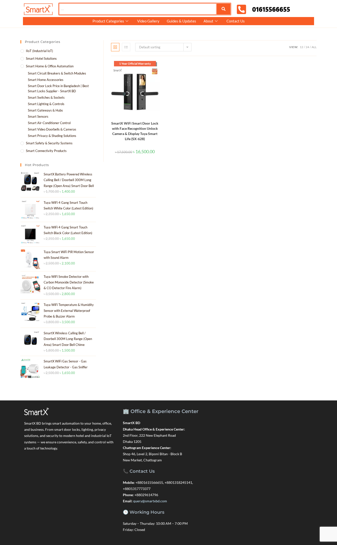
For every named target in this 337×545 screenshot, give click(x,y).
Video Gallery (148, 21)
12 (301, 47)
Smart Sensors (38, 116)
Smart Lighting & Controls (46, 104)
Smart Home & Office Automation (50, 66)
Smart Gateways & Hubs (45, 110)
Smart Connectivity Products (46, 151)
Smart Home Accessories (45, 80)
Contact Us (235, 21)
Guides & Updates (181, 21)
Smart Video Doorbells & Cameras (52, 129)
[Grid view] (115, 47)
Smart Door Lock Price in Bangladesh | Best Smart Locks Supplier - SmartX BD (58, 88)
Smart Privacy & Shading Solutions (52, 136)
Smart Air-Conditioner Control (49, 123)
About (208, 21)
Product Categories (108, 21)
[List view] (126, 47)
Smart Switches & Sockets (46, 97)
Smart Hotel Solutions (41, 58)
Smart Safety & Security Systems (49, 143)
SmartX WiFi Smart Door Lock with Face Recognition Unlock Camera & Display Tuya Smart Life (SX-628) (134, 131)
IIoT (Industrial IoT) (39, 51)
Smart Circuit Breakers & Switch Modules (57, 73)
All (314, 47)
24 (307, 47)
